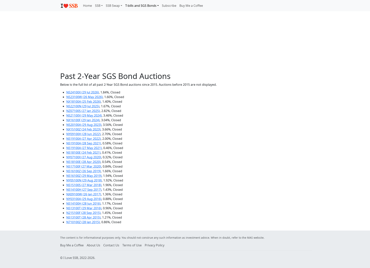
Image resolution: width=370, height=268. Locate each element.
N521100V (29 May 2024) (84, 115)
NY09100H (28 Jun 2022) (83, 134)
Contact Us (111, 245)
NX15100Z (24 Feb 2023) (83, 129)
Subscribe (169, 5)
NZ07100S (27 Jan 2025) (83, 111)
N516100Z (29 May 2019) (84, 176)
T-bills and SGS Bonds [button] (140, 5)
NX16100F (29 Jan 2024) (83, 120)
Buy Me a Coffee (191, 5)
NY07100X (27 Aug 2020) (83, 157)
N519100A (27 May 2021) (84, 148)
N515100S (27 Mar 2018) (83, 185)
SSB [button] (97, 5)
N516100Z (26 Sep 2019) (83, 171)
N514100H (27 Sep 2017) (83, 189)
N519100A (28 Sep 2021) (83, 143)
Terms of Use (132, 245)
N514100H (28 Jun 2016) (83, 203)
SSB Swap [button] (113, 5)
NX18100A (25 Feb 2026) (83, 101)
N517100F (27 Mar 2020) (83, 166)
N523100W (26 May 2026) (84, 97)
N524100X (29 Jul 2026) (82, 92)
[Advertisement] (185, 41)
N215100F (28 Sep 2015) (83, 213)
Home (87, 5)
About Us (93, 245)
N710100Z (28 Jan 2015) (83, 222)
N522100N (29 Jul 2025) (82, 106)
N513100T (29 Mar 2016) (83, 208)
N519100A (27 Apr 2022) (83, 139)
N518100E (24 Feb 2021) (83, 152)
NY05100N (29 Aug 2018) (84, 180)
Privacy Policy (154, 245)
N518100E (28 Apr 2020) (83, 162)
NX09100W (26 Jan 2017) (83, 194)
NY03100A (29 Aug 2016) (83, 199)
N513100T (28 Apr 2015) (83, 217)
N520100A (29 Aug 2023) (83, 125)
